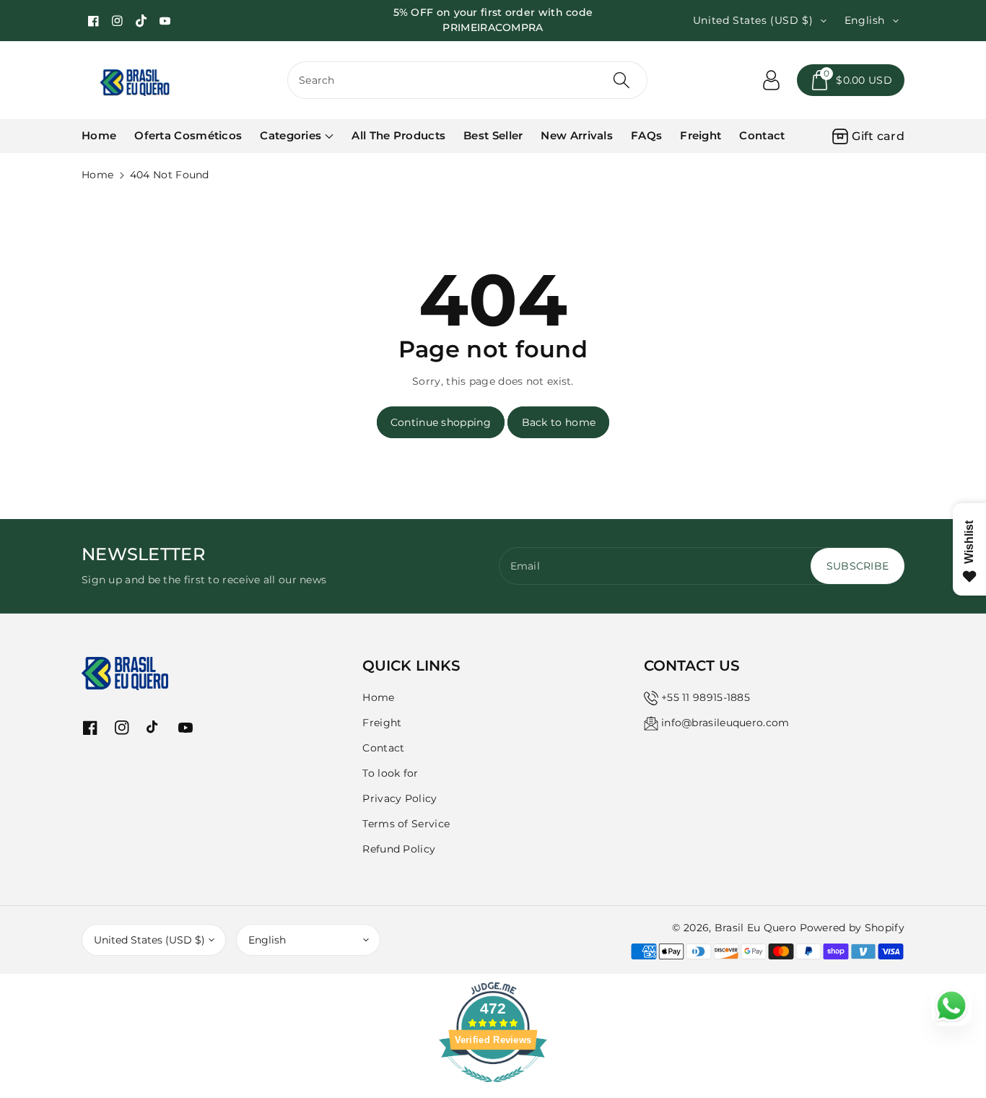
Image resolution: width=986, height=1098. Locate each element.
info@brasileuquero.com (725, 722)
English (267, 939)
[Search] (620, 80)
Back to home (559, 422)
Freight (381, 722)
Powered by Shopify (852, 927)
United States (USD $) (149, 939)
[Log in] (771, 80)
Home (97, 174)
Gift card (878, 136)
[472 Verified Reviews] (493, 1090)
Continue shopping (441, 422)
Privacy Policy (399, 798)
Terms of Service (406, 823)
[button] (851, 80)
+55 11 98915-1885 (705, 697)
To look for (390, 773)
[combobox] (467, 80)
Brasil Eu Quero (756, 927)
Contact (383, 747)
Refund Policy (398, 848)
